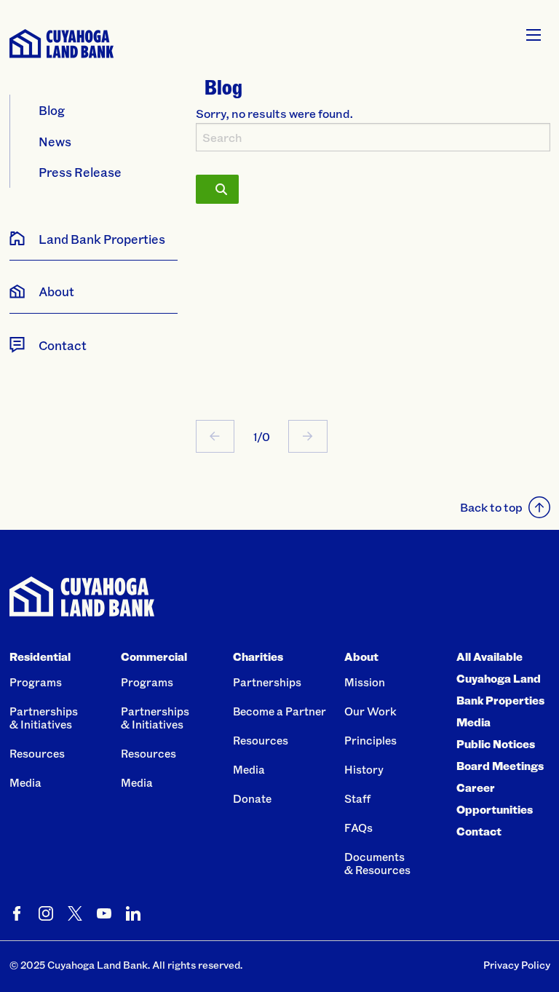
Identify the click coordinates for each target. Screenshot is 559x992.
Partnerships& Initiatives (43, 717)
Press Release (80, 172)
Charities (258, 656)
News (55, 141)
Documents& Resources (377, 863)
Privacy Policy (516, 965)
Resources (37, 753)
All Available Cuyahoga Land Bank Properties (500, 678)
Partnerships (267, 682)
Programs (35, 682)
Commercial (154, 656)
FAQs (358, 827)
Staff (357, 798)
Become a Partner (279, 711)
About (361, 656)
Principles (370, 740)
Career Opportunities (494, 798)
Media (25, 782)
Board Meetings (500, 765)
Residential (40, 656)
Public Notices (495, 744)
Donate (252, 798)
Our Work (370, 711)
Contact (478, 831)
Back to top (491, 507)
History (364, 769)
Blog (52, 110)
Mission (364, 682)
